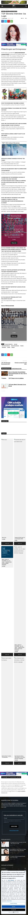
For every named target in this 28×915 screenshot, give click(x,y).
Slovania (21, 345)
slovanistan (4, 347)
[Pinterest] (8, 21)
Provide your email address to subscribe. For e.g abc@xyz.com (12, 821)
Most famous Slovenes (6, 345)
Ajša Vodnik (16, 229)
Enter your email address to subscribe (13, 815)
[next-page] (4, 391)
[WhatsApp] (11, 21)
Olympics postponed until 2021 (21, 363)
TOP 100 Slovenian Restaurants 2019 (5, 363)
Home (2, 9)
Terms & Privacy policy (14, 830)
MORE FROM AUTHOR (16, 368)
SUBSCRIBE (14, 826)
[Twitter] (5, 21)
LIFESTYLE (7, 11)
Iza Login (18, 231)
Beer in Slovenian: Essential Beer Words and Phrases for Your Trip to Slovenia (17, 373)
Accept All (13, 909)
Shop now (14, 243)
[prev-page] (2, 391)
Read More (9, 900)
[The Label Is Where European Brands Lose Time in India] (5, 858)
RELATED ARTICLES (6, 368)
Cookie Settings (13, 903)
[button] (2, 6)
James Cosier (4, 18)
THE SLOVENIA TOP (13, 11)
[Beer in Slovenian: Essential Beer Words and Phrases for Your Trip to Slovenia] (4, 373)
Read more (7, 763)
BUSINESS (6, 9)
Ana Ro (21, 229)
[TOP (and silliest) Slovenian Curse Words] (4, 386)
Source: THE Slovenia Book (7, 305)
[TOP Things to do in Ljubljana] (4, 380)
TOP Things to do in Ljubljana (16, 378)
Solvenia (13, 347)
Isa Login (15, 344)
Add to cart (7, 543)
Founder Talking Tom (9, 344)
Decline (13, 906)
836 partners (11, 880)
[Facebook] (2, 21)
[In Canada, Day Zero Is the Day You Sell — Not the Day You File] (5, 844)
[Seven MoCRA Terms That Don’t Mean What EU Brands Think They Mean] (5, 851)
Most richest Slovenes (15, 345)
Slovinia (8, 347)
